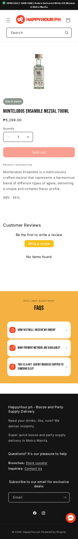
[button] (8, 20)
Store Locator (37, 463)
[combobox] (39, 32)
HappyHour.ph (31, 531)
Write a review (39, 244)
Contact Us (33, 469)
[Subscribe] (64, 497)
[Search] (66, 32)
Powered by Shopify (53, 531)
